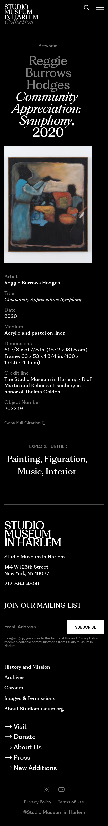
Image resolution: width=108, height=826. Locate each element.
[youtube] (61, 789)
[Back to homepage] (21, 11)
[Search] (86, 7)
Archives (14, 677)
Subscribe (85, 627)
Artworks (48, 45)
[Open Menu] (100, 7)
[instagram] (46, 789)
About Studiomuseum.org (34, 709)
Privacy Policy (37, 801)
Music (30, 471)
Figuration (65, 458)
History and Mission (27, 667)
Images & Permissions (29, 698)
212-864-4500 (21, 584)
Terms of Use (71, 801)
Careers (13, 688)
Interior (61, 471)
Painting (23, 458)
